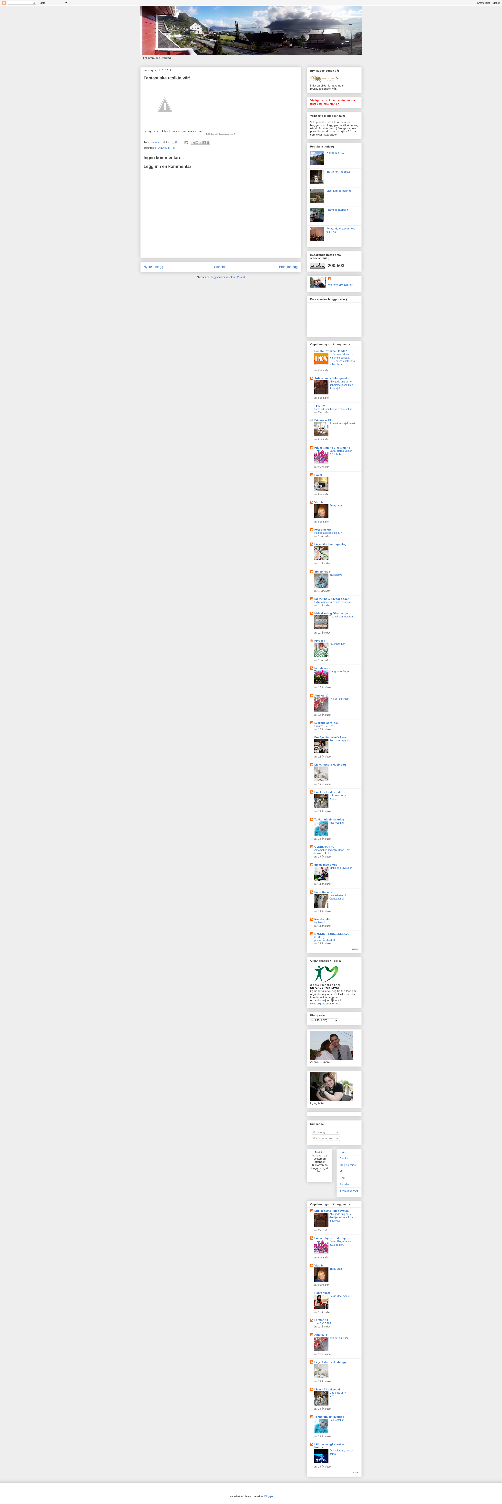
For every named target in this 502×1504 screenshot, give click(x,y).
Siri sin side (322, 571)
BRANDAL (161, 147)
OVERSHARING (324, 846)
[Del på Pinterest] (208, 143)
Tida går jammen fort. (341, 616)
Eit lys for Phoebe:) (338, 171)
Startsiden (221, 267)
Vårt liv (319, 502)
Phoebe (344, 1184)
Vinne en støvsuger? (341, 867)
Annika (344, 1158)
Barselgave (335, 574)
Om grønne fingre (339, 671)
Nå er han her (337, 643)
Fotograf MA (322, 529)
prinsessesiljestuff (324, 940)
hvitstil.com (322, 668)
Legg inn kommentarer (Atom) (228, 277)
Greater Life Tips (323, 726)
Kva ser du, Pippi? (339, 698)
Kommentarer (324, 1138)
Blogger (268, 1496)
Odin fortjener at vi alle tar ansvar (333, 602)
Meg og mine (348, 1164)
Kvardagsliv (322, 919)
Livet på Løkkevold (327, 792)
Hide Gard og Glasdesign (331, 613)
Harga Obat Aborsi (339, 1296)
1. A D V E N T (322, 1323)
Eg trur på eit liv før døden (331, 598)
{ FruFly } (320, 405)
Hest (342, 1177)
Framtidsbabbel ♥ (337, 209)
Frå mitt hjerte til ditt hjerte (332, 447)
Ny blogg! (319, 922)
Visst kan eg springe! (339, 190)
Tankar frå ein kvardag (329, 819)
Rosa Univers (323, 892)
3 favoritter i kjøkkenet (342, 423)
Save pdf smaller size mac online (333, 409)
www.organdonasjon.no (324, 1003)
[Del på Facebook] (204, 143)
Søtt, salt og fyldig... (341, 740)
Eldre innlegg (288, 267)
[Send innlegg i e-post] (186, 142)
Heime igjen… (335, 152)
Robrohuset (322, 1292)
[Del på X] (201, 143)
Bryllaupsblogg (349, 1190)
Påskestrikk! (336, 822)
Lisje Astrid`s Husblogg (330, 764)
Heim (343, 1152)
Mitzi (342, 1171)
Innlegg (320, 1132)
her (319, 1171)
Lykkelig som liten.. (327, 722)
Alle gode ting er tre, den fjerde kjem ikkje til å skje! (341, 385)
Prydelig (319, 640)
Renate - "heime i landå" (330, 350)
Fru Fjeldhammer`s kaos (330, 737)
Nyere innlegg (153, 267)
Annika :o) (321, 695)
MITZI (171, 147)
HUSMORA (321, 1320)
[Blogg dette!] (197, 143)
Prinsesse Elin (323, 420)
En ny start (335, 505)
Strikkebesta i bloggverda (331, 378)
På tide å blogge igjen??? (328, 532)
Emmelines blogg (325, 864)
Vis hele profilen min (340, 284)
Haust (318, 474)
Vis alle (355, 949)
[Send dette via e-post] (193, 143)
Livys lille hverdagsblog (330, 544)
